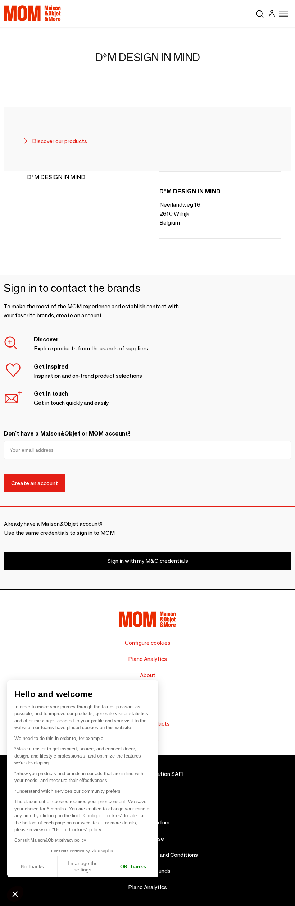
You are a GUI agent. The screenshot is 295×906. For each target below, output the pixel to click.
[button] (15, 893)
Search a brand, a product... (260, 13)
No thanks (32, 866)
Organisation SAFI (160, 774)
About (147, 675)
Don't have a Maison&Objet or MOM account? (67, 433)
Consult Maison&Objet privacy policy (50, 840)
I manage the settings (83, 866)
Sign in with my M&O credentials (147, 560)
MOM (32, 13)
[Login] (271, 14)
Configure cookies (148, 642)
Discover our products (59, 141)
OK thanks (133, 866)
